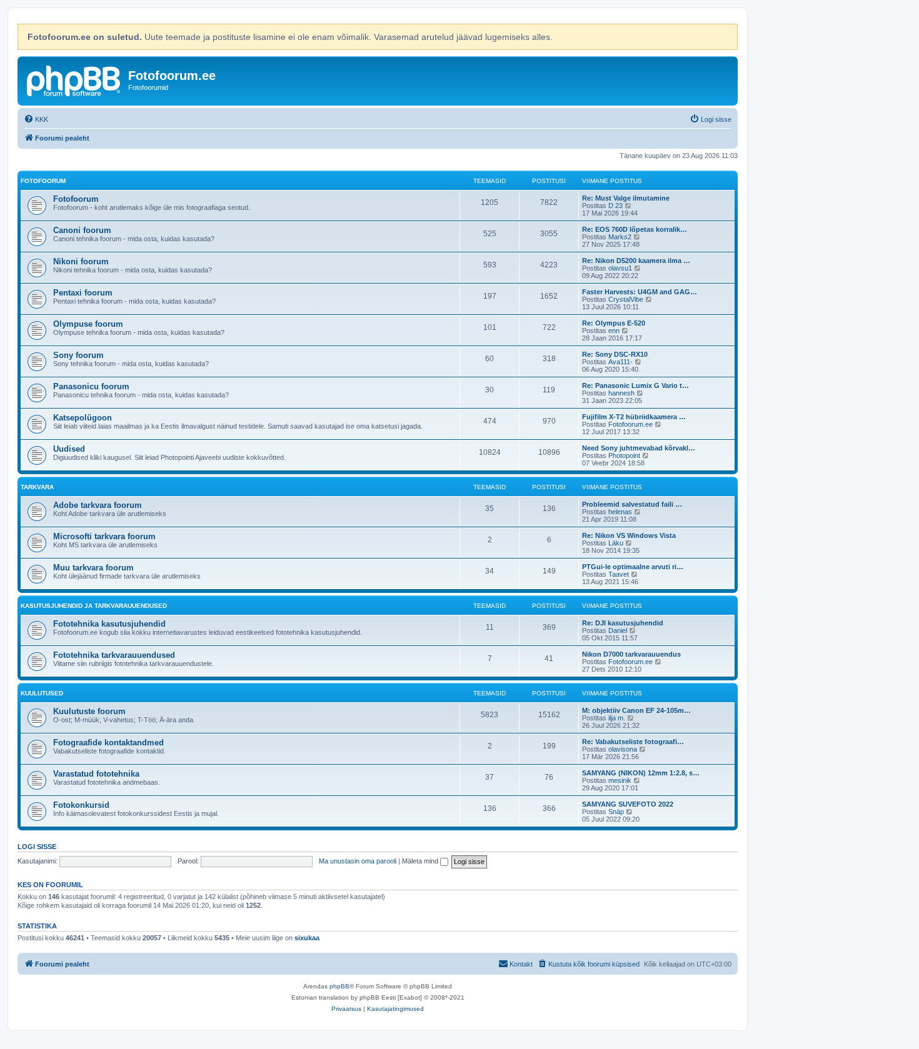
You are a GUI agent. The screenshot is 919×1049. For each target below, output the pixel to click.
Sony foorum (78, 355)
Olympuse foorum (88, 324)
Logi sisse (37, 846)
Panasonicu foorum (91, 386)
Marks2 (619, 237)
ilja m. (616, 718)
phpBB (339, 986)
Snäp (616, 811)
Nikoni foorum (81, 261)
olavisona (622, 749)
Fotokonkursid (81, 805)
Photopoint (624, 455)
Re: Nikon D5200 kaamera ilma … (636, 260)
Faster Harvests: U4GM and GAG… (639, 292)
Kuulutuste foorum (89, 711)
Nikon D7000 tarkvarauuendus (631, 654)
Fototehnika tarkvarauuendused (114, 655)
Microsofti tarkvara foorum (104, 536)
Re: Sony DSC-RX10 (615, 354)
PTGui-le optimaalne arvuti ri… (632, 566)
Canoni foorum (82, 230)
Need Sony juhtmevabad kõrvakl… (638, 448)
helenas (620, 511)
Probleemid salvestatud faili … (632, 504)
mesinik (619, 780)
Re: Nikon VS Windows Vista (629, 535)
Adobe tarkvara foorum (97, 505)
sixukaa (306, 938)
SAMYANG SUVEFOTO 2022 (627, 804)
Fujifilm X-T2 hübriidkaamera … (634, 416)
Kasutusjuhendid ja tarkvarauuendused (94, 605)
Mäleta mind (421, 861)
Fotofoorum (43, 180)
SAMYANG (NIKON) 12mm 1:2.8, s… (641, 773)
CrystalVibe (625, 299)
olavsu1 (620, 268)
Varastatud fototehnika (96, 773)
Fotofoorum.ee (630, 424)
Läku (615, 543)
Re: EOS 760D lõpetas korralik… (634, 229)
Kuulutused (42, 693)
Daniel (617, 630)
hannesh (621, 393)
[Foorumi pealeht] (74, 79)
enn (614, 330)
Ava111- (620, 361)
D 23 (615, 205)
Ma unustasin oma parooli (357, 861)
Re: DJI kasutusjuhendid (622, 623)
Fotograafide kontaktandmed (108, 742)
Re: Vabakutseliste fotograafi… (633, 741)
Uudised (69, 449)
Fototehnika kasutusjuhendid (109, 624)
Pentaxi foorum (83, 292)
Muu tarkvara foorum (93, 567)
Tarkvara (37, 487)
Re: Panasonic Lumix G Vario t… (635, 385)
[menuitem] (36, 119)
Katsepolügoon (82, 417)
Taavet (618, 574)
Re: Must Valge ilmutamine (626, 198)
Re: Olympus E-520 (613, 323)
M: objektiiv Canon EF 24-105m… (636, 710)
